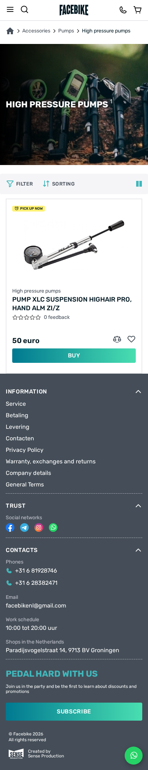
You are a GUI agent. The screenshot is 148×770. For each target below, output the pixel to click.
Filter (24, 184)
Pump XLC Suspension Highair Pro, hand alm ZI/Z (72, 303)
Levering (17, 427)
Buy (74, 355)
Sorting (63, 184)
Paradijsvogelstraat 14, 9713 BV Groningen (62, 650)
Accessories (36, 31)
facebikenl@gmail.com (36, 606)
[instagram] (38, 527)
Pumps (66, 31)
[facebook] (10, 527)
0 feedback (57, 317)
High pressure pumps (36, 291)
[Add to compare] (117, 339)
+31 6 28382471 (36, 583)
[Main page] (74, 10)
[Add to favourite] (131, 339)
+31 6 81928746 (36, 571)
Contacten (20, 438)
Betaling (17, 415)
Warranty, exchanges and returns (51, 461)
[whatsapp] (53, 527)
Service (16, 404)
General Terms (25, 485)
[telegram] (24, 527)
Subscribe (74, 711)
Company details (28, 473)
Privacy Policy (24, 450)
